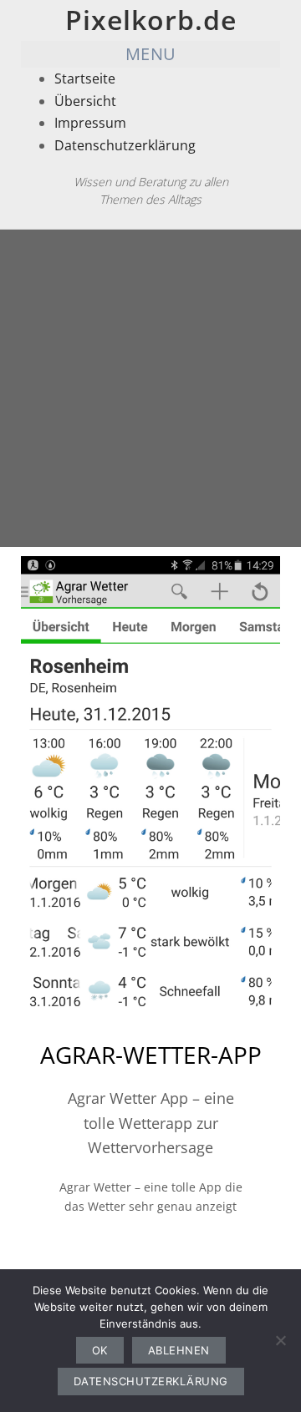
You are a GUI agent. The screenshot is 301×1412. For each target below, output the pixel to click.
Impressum (90, 123)
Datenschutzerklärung (125, 145)
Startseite (84, 78)
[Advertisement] (150, 388)
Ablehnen (179, 1350)
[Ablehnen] (280, 1340)
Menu (150, 54)
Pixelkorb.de (151, 20)
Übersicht (85, 101)
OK (100, 1350)
